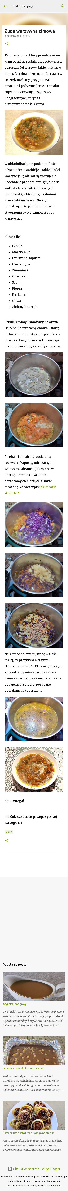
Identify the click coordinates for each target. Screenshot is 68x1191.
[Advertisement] (34, 917)
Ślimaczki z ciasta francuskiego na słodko (29, 1133)
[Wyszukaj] (62, 6)
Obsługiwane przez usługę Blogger (36, 1168)
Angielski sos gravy (14, 1004)
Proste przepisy (22, 6)
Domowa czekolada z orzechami (23, 1068)
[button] (7, 43)
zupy (9, 832)
